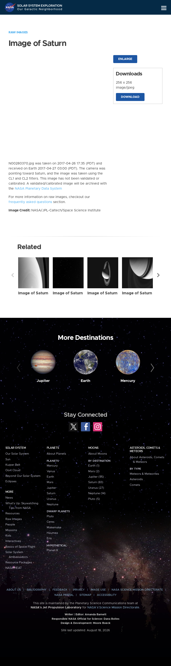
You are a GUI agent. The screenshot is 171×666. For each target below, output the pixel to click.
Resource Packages (18, 562)
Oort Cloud (12, 470)
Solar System (15, 447)
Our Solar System (17, 453)
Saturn (51, 493)
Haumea (52, 533)
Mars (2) (93, 471)
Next (158, 275)
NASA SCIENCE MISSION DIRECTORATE (137, 589)
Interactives (13, 541)
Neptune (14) (97, 493)
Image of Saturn (33, 293)
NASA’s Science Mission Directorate (113, 607)
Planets (53, 447)
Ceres (50, 521)
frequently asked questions (30, 202)
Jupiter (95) (96, 476)
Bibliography (37, 589)
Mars (50, 482)
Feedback (60, 589)
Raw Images (18, 32)
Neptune (52, 504)
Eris (49, 538)
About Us (13, 589)
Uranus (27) (96, 487)
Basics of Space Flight (20, 546)
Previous (12, 275)
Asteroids (136, 479)
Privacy (79, 589)
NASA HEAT (13, 567)
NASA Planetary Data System (38, 188)
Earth (85, 381)
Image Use (98, 589)
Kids (8, 535)
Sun (7, 459)
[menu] (163, 8)
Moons (93, 447)
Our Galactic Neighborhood (40, 10)
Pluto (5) (94, 499)
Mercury (128, 381)
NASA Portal (64, 595)
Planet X (52, 550)
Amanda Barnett (95, 614)
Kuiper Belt (12, 464)
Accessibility (107, 595)
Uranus (51, 499)
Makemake (54, 527)
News (9, 497)
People (10, 524)
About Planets (56, 453)
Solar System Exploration (40, 4)
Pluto (50, 516)
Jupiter (43, 381)
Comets (135, 485)
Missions (11, 530)
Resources (12, 513)
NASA (10, 7)
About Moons (97, 453)
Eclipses (10, 481)
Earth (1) (93, 465)
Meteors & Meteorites (144, 473)
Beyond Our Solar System (22, 476)
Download (130, 97)
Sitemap (85, 595)
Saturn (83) (95, 482)
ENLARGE (125, 59)
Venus (51, 471)
